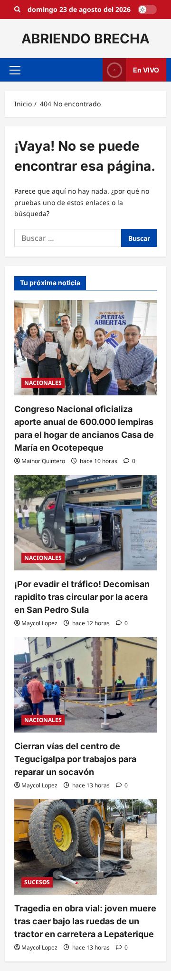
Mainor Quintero (43, 461)
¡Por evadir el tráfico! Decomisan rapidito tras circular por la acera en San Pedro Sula (82, 597)
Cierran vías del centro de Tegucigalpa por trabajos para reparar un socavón (75, 759)
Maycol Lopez (39, 623)
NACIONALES (43, 383)
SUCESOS (37, 882)
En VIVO (146, 70)
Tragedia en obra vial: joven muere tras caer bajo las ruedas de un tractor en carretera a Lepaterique (85, 921)
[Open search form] (17, 9)
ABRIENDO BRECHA (85, 39)
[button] (15, 70)
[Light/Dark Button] (147, 9)
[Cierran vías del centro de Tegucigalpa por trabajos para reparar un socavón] (85, 685)
